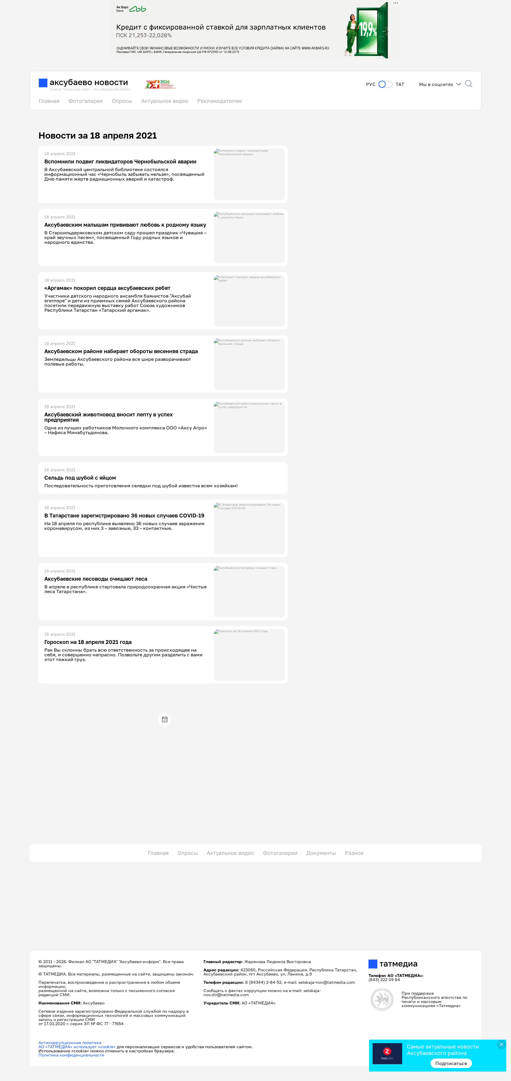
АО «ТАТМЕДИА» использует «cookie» (77, 1046)
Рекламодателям (219, 101)
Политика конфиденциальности (71, 1054)
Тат (400, 84)
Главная (49, 101)
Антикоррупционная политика (69, 1042)
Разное (354, 853)
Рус (371, 84)
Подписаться (451, 1063)
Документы (321, 853)
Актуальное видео (164, 101)
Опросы (122, 101)
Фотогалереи (85, 101)
